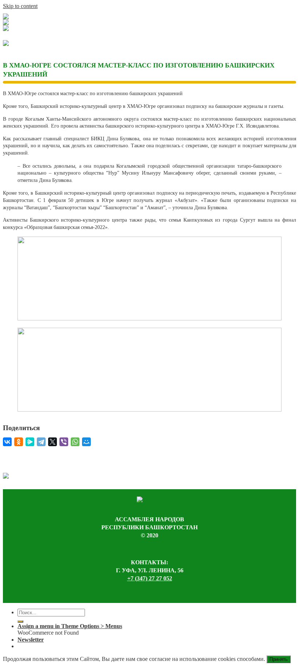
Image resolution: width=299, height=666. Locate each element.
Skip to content (20, 6)
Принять (278, 659)
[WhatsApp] (75, 441)
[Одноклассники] (18, 441)
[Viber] (63, 441)
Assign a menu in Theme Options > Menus (70, 626)
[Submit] (20, 621)
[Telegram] (41, 441)
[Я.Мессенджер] (30, 441)
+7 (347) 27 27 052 (149, 578)
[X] (52, 441)
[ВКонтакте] (7, 441)
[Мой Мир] (86, 441)
